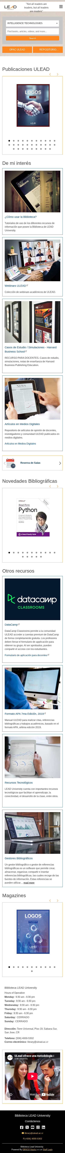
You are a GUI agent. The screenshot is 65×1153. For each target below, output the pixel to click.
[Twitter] (27, 1127)
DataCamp (11, 624)
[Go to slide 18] (37, 145)
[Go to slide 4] (23, 141)
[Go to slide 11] (55, 141)
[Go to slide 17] (32, 145)
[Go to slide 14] (18, 145)
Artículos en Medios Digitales (22, 424)
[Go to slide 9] (46, 141)
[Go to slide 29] (41, 149)
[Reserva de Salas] (10, 463)
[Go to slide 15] (23, 145)
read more (29, 883)
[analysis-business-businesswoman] (32, 757)
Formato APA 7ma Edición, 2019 (24, 713)
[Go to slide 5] (27, 141)
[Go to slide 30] (46, 149)
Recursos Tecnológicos (19, 782)
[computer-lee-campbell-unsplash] (32, 688)
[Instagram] (38, 1127)
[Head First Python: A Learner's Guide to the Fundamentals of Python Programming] (33, 517)
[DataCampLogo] (32, 599)
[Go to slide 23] (14, 149)
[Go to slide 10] (50, 141)
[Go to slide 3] (18, 141)
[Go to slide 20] (46, 145)
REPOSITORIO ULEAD (47, 50)
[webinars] (32, 260)
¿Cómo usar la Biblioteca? (21, 216)
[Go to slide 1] (9, 141)
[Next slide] (57, 73)
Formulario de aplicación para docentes (26, 655)
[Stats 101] (32, 832)
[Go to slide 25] (23, 149)
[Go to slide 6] (32, 141)
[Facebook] (21, 1127)
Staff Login (47, 1149)
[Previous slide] (50, 73)
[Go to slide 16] (27, 145)
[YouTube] (32, 1127)
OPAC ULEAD (17, 49)
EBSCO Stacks (29, 1149)
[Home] (10, 7)
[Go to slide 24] (18, 149)
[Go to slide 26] (27, 149)
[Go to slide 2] (14, 141)
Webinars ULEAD (15, 285)
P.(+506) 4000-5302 (32, 1138)
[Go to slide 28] (37, 149)
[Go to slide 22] (55, 145)
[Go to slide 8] (41, 141)
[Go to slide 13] (14, 145)
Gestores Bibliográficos (19, 858)
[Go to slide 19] (41, 145)
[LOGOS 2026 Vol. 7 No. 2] (33, 105)
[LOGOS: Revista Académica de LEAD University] (33, 931)
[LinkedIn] (43, 1127)
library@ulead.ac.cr (33, 1133)
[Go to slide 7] (37, 141)
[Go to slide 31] (50, 149)
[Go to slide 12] (9, 145)
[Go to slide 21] (50, 145)
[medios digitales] (32, 398)
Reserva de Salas (30, 463)
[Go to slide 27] (32, 149)
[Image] (32, 191)
